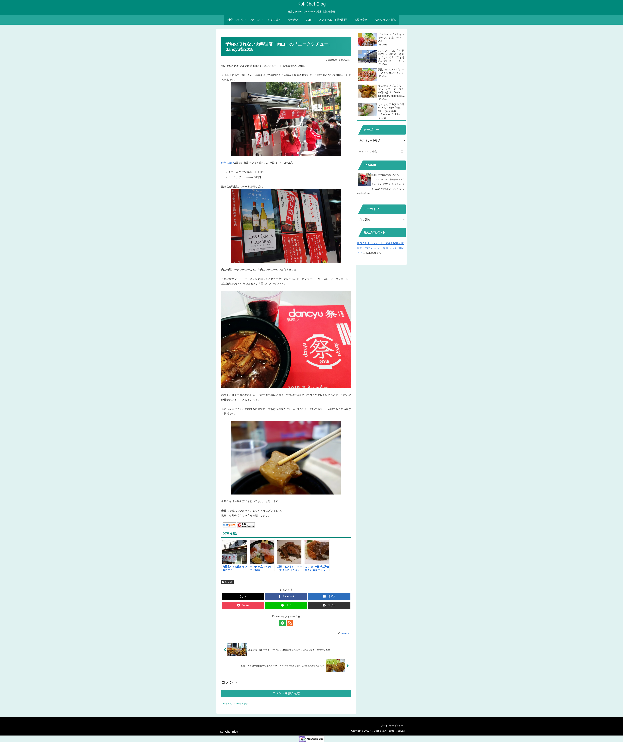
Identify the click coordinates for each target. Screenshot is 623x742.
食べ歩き (229, 582)
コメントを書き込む (286, 693)
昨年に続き (227, 162)
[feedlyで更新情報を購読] (282, 623)
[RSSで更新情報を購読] (290, 623)
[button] (329, 605)
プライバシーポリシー (392, 725)
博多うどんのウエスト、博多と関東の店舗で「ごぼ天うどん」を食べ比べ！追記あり (380, 248)
